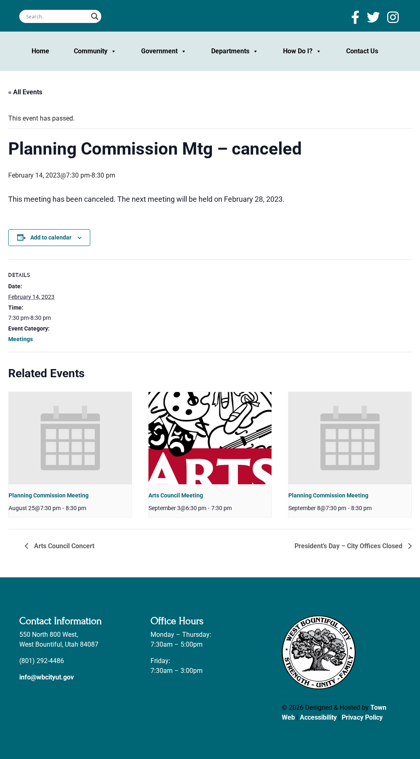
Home (40, 51)
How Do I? (298, 51)
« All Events (25, 92)
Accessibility (318, 717)
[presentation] (70, 438)
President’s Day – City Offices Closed (349, 546)
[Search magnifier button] (94, 16)
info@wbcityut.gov (46, 677)
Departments (230, 51)
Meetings (20, 339)
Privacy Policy (362, 717)
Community (90, 51)
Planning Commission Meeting (49, 495)
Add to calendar (50, 237)
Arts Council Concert (63, 546)
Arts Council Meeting (175, 495)
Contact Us (362, 51)
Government (159, 51)
